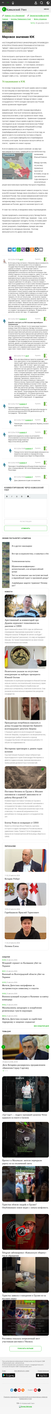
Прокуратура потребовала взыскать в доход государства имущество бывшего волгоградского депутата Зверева (23, 725)
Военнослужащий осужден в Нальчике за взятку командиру (25, 998)
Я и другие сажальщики (22, 546)
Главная (5, 19)
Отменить (25, 528)
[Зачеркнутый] (21, 496)
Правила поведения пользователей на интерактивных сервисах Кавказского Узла (25, 1398)
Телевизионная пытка (21, 561)
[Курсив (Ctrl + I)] (11, 496)
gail (20, 259)
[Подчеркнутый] (16, 496)
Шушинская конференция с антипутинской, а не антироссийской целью (27, 569)
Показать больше (25, 1348)
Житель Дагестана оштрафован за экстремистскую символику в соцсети (20, 987)
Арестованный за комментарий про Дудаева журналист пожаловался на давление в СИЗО (22, 622)
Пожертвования (43, 1371)
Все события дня (41, 1026)
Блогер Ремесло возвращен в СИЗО (22, 822)
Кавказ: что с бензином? (14, 16)
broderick (22, 319)
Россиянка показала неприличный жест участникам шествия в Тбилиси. (21, 1340)
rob (26, 356)
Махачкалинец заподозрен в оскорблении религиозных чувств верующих (22, 1009)
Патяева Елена (12, 946)
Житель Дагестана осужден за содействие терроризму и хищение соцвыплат (22, 1020)
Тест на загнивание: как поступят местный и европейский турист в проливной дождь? (30, 576)
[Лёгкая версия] (13, 3)
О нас (4, 1371)
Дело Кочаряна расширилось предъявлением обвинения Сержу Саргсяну (23, 1066)
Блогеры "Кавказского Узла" (21, 19)
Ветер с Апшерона (40, 19)
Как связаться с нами (21, 1371)
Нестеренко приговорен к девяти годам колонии (23, 750)
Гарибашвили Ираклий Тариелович (22, 912)
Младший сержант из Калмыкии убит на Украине (21, 964)
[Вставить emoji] (28, 496)
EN (8, 2)
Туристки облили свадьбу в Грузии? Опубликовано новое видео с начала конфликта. (25, 1206)
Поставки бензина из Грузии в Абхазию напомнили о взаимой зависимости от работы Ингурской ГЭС (24, 794)
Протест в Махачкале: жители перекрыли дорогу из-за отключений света (22, 1162)
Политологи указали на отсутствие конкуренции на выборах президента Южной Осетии (22, 674)
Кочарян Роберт (12, 878)
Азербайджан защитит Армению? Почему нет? (29, 584)
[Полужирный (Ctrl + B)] (6, 496)
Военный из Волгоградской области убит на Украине (23, 975)
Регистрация (25, 521)
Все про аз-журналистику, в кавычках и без (30, 553)
